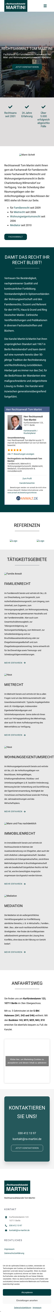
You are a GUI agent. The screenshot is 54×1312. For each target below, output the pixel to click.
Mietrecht (19, 212)
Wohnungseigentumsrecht (25, 216)
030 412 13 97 (27, 1133)
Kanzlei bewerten (27, 483)
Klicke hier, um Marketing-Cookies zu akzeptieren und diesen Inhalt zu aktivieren (27, 1061)
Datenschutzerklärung (22, 1308)
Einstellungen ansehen (27, 1300)
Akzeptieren (27, 1292)
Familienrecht (22, 207)
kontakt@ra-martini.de (27, 1139)
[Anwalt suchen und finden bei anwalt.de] (27, 500)
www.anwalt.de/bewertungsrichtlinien (22, 493)
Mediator (15, 225)
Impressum (37, 1308)
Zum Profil (27, 478)
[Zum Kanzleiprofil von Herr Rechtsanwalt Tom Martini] (14, 416)
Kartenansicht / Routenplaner (31, 432)
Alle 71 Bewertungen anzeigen (20, 454)
